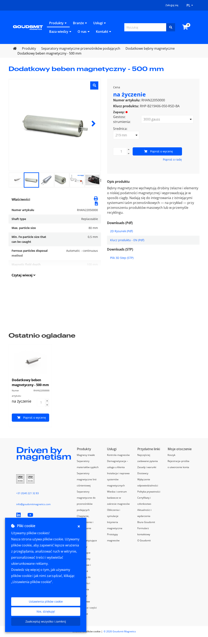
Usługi (98, 23)
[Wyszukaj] (170, 27)
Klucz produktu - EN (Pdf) (127, 240)
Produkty (56, 23)
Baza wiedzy (58, 31)
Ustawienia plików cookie (46, 601)
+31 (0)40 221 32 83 (27, 493)
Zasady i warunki (146, 467)
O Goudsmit (144, 540)
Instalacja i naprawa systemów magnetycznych (118, 479)
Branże (78, 23)
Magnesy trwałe (86, 455)
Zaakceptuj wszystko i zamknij (45, 621)
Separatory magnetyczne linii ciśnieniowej (86, 479)
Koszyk (171, 455)
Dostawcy (142, 473)
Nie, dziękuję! (46, 611)
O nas (82, 31)
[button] (96, 203)
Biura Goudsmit (146, 522)
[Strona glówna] (28, 27)
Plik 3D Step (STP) (121, 258)
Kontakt (102, 31)
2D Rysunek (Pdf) (121, 231)
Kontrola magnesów (118, 455)
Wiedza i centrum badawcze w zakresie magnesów (118, 498)
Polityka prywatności (148, 491)
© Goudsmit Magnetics (120, 631)
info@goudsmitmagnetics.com (33, 504)
